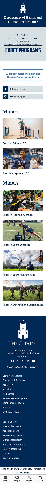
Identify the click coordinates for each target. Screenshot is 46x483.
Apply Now (8, 384)
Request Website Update (15, 398)
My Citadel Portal (11, 411)
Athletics (7, 389)
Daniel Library (9, 421)
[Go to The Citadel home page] (23, 8)
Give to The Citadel (12, 426)
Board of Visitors (11, 457)
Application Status (12, 430)
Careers (6, 453)
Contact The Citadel (12, 375)
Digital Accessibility (12, 439)
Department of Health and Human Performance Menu (23, 75)
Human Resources (12, 448)
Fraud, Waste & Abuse (13, 444)
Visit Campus (9, 393)
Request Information (13, 435)
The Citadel (18, 367)
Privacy (6, 407)
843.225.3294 (23, 356)
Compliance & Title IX (13, 402)
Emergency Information (14, 380)
